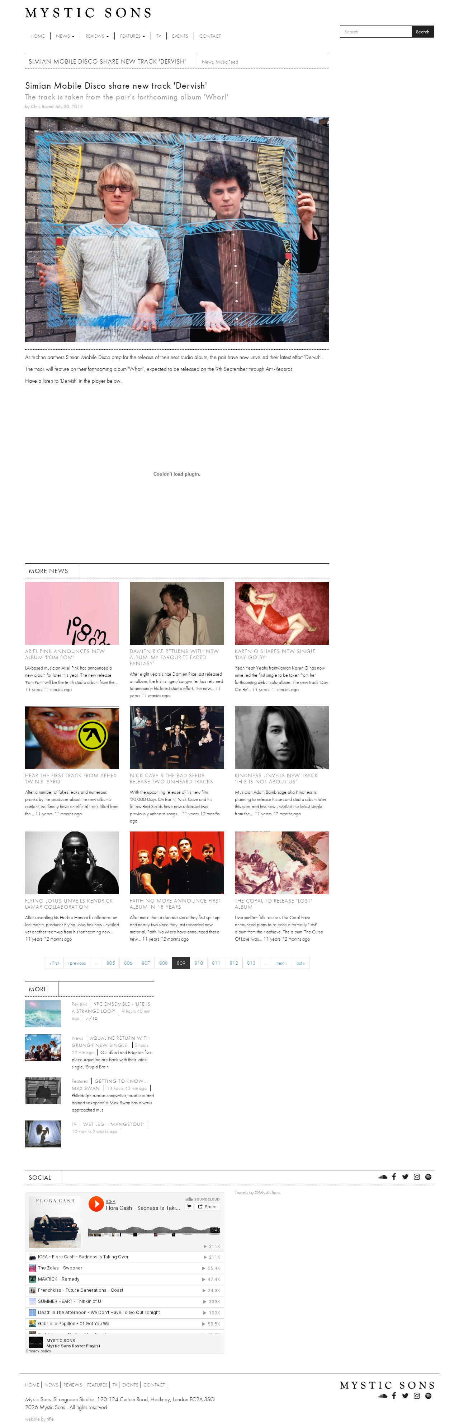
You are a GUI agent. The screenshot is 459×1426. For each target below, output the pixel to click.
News (63, 36)
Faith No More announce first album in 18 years (175, 903)
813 (251, 963)
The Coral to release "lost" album (273, 903)
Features (131, 36)
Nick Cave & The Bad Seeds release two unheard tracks (171, 778)
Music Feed (227, 62)
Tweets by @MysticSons (257, 1192)
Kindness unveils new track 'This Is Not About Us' (276, 778)
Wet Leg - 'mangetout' (113, 1124)
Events (180, 36)
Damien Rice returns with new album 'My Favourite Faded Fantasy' (174, 657)
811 (216, 963)
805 (111, 963)
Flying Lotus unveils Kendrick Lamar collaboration (69, 903)
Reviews (95, 36)
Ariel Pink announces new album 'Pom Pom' (65, 654)
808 (163, 963)
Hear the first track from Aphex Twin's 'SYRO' (71, 778)
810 (198, 963)
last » (300, 963)
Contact (210, 36)
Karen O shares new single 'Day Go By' (275, 654)
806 (128, 963)
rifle (50, 1419)
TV (158, 36)
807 (146, 963)
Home (37, 36)
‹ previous (77, 963)
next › (281, 963)
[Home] (88, 12)
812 (234, 963)
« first (54, 963)
